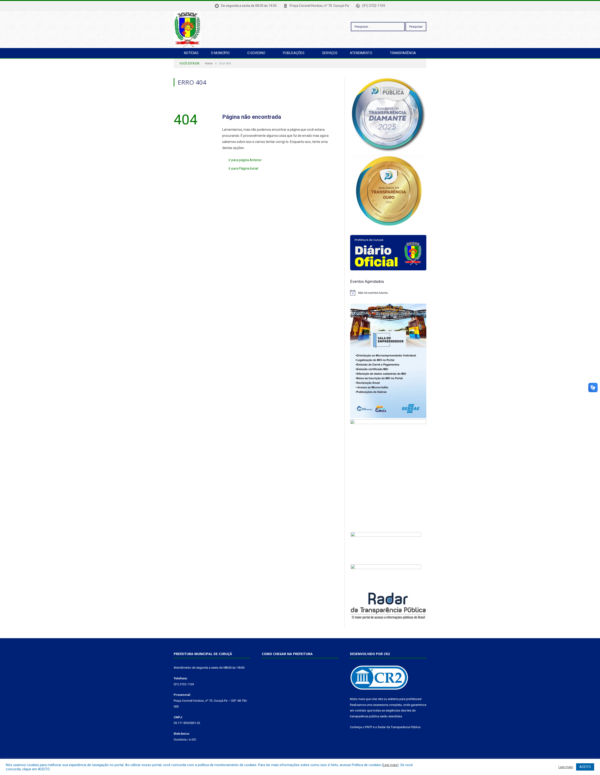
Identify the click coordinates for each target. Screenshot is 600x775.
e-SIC (192, 739)
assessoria (380, 705)
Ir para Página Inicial (243, 168)
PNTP (368, 727)
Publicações (293, 53)
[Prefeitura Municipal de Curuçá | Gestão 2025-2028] (187, 29)
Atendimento (361, 53)
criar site (377, 699)
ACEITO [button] (585, 767)
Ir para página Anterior (245, 160)
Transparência (403, 53)
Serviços (330, 53)
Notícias (191, 53)
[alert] (388, 292)
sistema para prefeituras (404, 699)
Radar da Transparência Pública (399, 727)
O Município (220, 53)
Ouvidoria (180, 739)
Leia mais (390, 765)
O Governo (256, 53)
